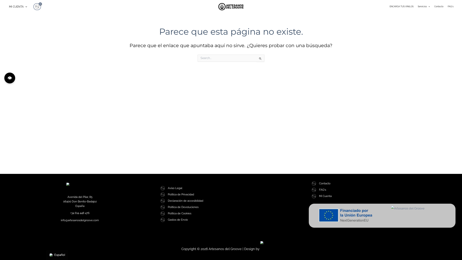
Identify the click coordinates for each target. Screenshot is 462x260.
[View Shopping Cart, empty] (37, 6)
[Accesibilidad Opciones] (9, 78)
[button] (25, 6)
